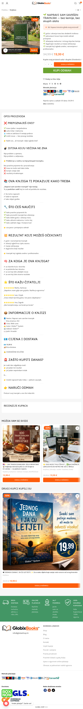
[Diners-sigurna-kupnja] (46, 94)
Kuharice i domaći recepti (18, 472)
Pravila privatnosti (50, 654)
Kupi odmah (63, 70)
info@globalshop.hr (21, 633)
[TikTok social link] (53, 690)
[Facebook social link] (50, 83)
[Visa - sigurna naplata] (45, 91)
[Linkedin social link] (58, 83)
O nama (46, 638)
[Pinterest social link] (55, 83)
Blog (44, 634)
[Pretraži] (75, 3)
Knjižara (13, 10)
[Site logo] (41, 3)
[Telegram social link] (60, 83)
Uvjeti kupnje (48, 646)
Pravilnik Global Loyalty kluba (54, 658)
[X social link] (52, 83)
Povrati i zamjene (49, 650)
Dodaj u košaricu (67, 64)
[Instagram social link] (49, 690)
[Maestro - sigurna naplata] (54, 91)
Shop (45, 630)
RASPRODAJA (33, 472)
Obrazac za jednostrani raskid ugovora (57, 665)
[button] (21, 480)
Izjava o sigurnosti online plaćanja (55, 661)
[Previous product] (76, 10)
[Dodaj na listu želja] (37, 428)
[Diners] (75, 91)
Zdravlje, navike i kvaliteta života (61, 469)
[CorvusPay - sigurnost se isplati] (59, 94)
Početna (5, 10)
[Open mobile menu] (3, 3)
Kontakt (46, 642)
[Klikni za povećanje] (5, 50)
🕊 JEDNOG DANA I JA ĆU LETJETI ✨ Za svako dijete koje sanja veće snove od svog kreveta (40, 572)
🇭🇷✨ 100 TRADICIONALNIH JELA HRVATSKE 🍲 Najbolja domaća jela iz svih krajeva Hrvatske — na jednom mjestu (21, 466)
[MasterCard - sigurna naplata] (49, 91)
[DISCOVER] (52, 94)
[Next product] (80, 10)
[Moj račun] (7, 3)
